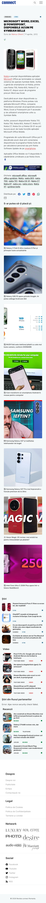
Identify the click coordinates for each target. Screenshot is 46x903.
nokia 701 (13, 181)
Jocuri (16, 742)
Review (16, 721)
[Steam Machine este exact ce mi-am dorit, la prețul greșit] (7, 678)
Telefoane (26, 731)
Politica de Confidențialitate (18, 811)
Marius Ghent (17, 34)
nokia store (27, 184)
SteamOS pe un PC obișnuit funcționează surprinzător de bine (27, 687)
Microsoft (8, 79)
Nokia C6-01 (24, 181)
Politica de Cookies (14, 807)
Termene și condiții (14, 815)
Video (31, 661)
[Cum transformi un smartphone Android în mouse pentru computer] (23, 371)
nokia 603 (29, 178)
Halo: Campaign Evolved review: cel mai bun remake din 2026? (28, 736)
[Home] (9, 2)
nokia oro (17, 184)
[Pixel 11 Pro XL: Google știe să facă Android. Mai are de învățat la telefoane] (7, 657)
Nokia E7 (8, 184)
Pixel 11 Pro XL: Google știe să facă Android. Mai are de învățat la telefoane (27, 656)
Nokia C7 (35, 181)
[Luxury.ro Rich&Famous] (14, 831)
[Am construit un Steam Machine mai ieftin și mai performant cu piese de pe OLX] (7, 717)
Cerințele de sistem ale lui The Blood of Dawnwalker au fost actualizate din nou (28, 638)
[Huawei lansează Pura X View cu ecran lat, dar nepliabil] (6, 607)
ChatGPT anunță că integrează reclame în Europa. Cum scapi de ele (27, 615)
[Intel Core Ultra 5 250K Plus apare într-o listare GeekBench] (23, 564)
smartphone (30, 148)
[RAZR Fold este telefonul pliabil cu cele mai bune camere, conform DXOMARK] (23, 323)
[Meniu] (41, 2)
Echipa (9, 789)
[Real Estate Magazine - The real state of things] (31, 831)
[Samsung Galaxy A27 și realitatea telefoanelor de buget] (23, 419)
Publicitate (10, 784)
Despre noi (10, 780)
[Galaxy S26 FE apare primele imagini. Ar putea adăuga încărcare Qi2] (23, 275)
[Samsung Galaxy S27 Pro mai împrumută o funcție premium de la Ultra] (23, 467)
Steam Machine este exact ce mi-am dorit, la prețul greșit (27, 676)
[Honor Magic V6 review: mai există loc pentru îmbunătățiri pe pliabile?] (23, 515)
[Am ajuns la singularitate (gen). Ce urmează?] (7, 668)
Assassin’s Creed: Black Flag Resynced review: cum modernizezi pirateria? (28, 748)
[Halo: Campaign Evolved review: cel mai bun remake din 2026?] (7, 738)
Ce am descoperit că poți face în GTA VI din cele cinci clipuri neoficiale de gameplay (27, 627)
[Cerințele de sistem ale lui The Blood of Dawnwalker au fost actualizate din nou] (6, 639)
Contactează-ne (13, 793)
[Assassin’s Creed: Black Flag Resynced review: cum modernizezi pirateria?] (7, 749)
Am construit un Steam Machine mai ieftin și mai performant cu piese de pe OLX (28, 716)
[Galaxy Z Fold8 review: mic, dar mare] (7, 728)
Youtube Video (19, 661)
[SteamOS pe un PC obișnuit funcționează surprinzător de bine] (7, 689)
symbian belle (13, 187)
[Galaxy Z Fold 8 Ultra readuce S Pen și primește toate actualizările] (23, 226)
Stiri (16, 17)
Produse (8, 17)
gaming (15, 632)
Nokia (6, 76)
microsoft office (19, 175)
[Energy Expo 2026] (23, 169)
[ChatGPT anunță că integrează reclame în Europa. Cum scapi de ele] (6, 617)
